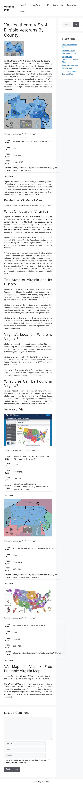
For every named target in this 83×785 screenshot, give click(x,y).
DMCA (47, 5)
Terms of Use (72, 5)
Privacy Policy (35, 5)
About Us (23, 5)
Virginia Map (9, 8)
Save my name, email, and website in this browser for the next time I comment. (28, 761)
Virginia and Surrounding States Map (70, 59)
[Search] (76, 24)
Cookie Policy (58, 5)
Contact (22, 11)
